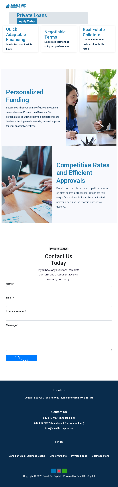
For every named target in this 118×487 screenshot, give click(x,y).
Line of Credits (58, 455)
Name (10, 283)
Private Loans (79, 455)
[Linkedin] (53, 471)
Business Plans (100, 455)
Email (10, 297)
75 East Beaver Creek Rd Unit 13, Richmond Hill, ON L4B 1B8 (59, 397)
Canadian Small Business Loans (27, 455)
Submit (25, 360)
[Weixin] (64, 471)
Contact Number (16, 311)
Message (12, 325)
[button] (110, 6)
